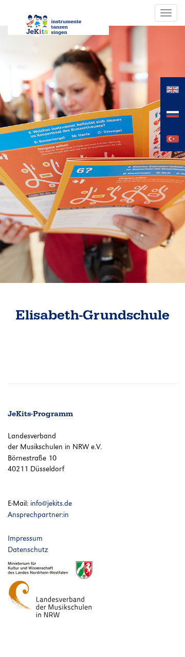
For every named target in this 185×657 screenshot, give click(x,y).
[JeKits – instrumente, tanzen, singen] (58, 17)
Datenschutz (28, 549)
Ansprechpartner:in (38, 514)
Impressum (25, 538)
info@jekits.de (51, 503)
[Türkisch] (172, 138)
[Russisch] (172, 113)
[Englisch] (172, 89)
